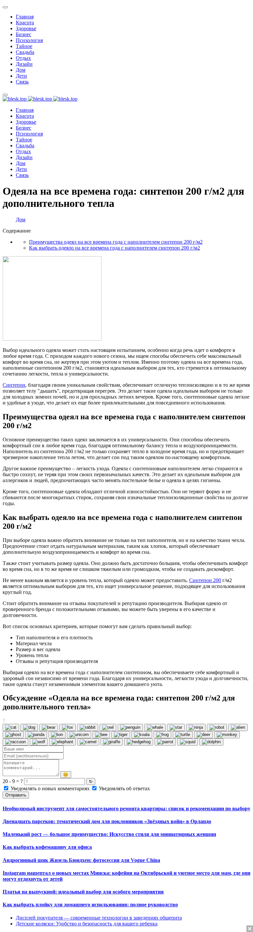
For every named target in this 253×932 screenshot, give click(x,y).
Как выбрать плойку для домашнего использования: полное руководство (90, 904)
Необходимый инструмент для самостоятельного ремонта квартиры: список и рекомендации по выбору (126, 808)
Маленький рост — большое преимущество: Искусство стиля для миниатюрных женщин (109, 834)
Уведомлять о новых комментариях (50, 788)
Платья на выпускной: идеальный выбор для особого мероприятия (83, 892)
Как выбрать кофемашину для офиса (47, 847)
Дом (20, 219)
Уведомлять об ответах (124, 788)
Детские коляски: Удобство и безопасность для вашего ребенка (86, 923)
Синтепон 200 (205, 580)
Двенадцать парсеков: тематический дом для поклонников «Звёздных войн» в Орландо (107, 821)
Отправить (15, 795)
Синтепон (14, 385)
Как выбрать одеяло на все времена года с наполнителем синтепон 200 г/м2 (114, 248)
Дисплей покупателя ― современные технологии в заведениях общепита (99, 917)
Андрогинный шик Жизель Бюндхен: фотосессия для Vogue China (81, 860)
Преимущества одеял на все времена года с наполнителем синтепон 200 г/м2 (116, 242)
